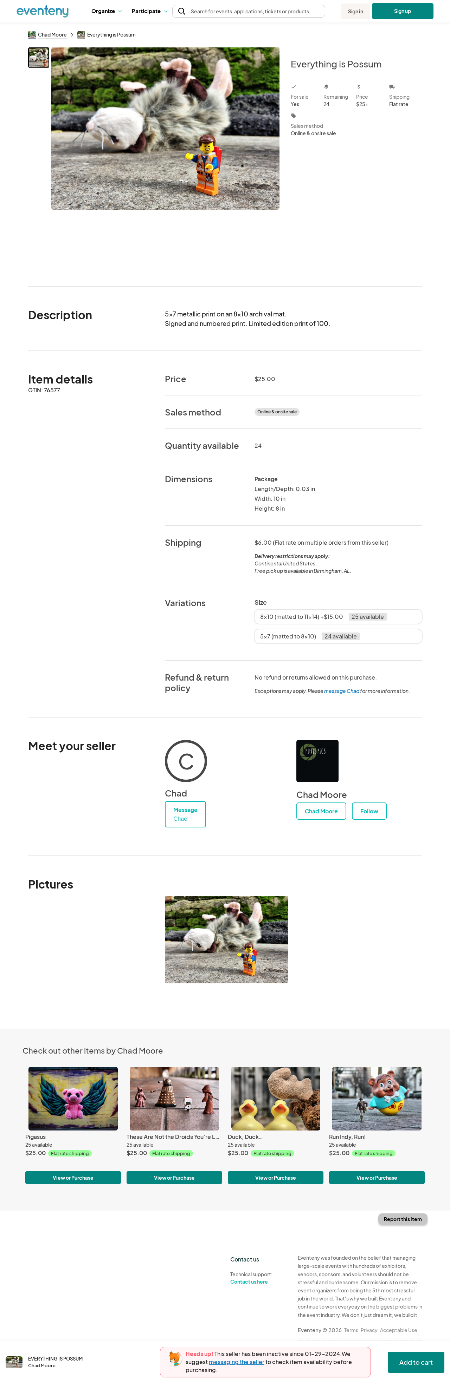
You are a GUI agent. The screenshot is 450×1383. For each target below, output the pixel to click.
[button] (106, 11)
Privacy (369, 1330)
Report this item (403, 1219)
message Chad (341, 691)
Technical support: (251, 1278)
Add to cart (416, 1362)
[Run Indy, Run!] (377, 1098)
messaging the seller (236, 1361)
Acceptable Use (398, 1330)
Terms (351, 1330)
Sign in (355, 11)
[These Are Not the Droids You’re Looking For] (174, 1098)
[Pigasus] (73, 1098)
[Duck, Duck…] (275, 1098)
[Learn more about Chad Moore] (317, 761)
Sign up (402, 11)
